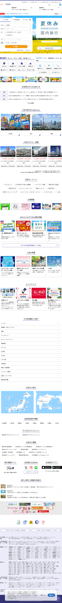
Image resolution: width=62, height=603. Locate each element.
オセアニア (56, 407)
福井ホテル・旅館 (21, 566)
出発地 (2, 25)
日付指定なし (10, 35)
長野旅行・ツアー (57, 551)
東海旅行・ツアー (12, 552)
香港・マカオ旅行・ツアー (31, 584)
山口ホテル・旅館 (38, 571)
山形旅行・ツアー (12, 548)
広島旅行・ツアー (21, 556)
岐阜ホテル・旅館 (21, 567)
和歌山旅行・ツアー (57, 553)
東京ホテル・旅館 (32, 563)
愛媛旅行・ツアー (47, 555)
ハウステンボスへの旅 (49, 541)
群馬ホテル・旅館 (38, 564)
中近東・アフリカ (43, 401)
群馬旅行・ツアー (38, 549)
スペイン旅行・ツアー (29, 582)
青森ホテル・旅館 (28, 562)
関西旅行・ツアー (56, 552)
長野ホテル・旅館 (51, 566)
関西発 (42, 423)
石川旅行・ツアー (12, 551)
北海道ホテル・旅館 (17, 562)
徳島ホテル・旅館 (12, 570)
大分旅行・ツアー (47, 557)
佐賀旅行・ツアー (21, 557)
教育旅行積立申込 (24, 455)
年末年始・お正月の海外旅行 (14, 579)
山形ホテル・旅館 (12, 563)
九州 (8, 408)
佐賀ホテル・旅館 (12, 573)
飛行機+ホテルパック (27, 542)
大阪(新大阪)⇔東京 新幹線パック (43, 538)
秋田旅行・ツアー (57, 547)
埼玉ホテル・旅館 (51, 563)
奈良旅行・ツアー (47, 553)
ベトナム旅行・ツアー (13, 585)
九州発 (57, 423)
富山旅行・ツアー (56, 549)
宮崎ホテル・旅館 (47, 573)
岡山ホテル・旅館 (50, 570)
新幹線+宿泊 (4, 166)
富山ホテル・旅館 (50, 564)
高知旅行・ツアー (29, 555)
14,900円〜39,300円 (23, 159)
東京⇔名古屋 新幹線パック (29, 538)
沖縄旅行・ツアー (22, 559)
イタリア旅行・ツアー (19, 582)
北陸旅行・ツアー (47, 549)
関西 (18, 410)
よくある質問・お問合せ (45, 2)
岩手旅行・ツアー (39, 547)
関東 (25, 406)
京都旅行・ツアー (21, 553)
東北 (26, 402)
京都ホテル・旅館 (12, 568)
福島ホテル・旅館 (21, 563)
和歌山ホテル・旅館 (48, 568)
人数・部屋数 (2, 43)
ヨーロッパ (46, 396)
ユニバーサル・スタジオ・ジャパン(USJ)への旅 (33, 541)
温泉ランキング (12, 542)
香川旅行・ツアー (38, 555)
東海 (23, 409)
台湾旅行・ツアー (21, 584)
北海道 (26, 394)
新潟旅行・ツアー (48, 551)
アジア (53, 397)
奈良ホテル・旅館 (38, 568)
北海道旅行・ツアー (13, 547)
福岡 (51, 134)
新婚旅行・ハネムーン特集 (47, 577)
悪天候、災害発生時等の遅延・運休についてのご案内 (17, 13)
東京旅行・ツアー (38, 548)
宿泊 (8, 163)
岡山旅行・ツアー (12, 556)
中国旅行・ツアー (56, 555)
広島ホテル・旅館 (12, 571)
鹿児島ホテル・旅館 (57, 573)
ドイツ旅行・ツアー (50, 582)
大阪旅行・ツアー (29, 553)
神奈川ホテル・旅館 (42, 563)
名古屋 (10, 134)
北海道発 (4, 423)
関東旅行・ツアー (29, 548)
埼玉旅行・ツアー (57, 548)
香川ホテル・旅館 (29, 570)
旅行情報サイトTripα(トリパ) (40, 455)
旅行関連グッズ (21, 452)
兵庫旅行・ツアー (38, 553)
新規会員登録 (24, 2)
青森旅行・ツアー (30, 547)
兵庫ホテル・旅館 (29, 568)
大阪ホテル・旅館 (21, 568)
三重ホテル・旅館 (38, 567)
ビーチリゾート (45, 407)
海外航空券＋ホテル (37, 577)
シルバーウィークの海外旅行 (52, 578)
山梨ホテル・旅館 (33, 566)
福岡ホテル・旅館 (50, 571)
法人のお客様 (52, 2)
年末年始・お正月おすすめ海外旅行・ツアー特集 (47, 530)
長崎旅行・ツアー (29, 557)
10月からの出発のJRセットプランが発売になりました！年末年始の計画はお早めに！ (31, 99)
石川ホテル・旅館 (12, 566)
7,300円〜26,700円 (39, 159)
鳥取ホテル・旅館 (21, 571)
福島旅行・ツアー (21, 548)
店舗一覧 (56, 2)
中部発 (27, 423)
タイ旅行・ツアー (42, 584)
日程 (2, 32)
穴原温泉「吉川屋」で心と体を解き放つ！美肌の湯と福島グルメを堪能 (26, 497)
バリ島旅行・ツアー (50, 585)
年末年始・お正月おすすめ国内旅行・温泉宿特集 (16, 530)
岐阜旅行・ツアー (29, 552)
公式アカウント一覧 (31, 472)
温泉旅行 (57, 541)
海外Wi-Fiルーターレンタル (9, 449)
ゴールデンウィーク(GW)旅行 (39, 542)
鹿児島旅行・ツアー (13, 559)
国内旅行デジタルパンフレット (10, 435)
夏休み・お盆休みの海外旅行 (39, 578)
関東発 (20, 423)
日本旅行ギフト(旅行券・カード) (38, 452)
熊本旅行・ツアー (38, 557)
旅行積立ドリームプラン (8, 455)
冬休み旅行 (21, 544)
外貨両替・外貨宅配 (7, 452)
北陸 (17, 403)
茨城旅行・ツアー (21, 549)
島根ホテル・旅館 (29, 571)
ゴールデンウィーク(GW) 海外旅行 (24, 578)
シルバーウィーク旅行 (13, 544)
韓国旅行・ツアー (12, 584)
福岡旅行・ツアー (12, 557)
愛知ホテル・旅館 (29, 567)
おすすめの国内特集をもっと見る (31, 245)
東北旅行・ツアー (22, 547)
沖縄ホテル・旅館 (15, 574)
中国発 (49, 423)
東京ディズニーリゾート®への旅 (15, 541)
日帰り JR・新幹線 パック (26, 537)
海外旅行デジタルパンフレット (31, 435)
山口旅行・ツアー (47, 556)
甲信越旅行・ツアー (30, 551)
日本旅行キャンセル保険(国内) (23, 447)
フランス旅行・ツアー (40, 582)
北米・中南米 (11, 586)
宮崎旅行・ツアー (56, 557)
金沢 (31, 134)
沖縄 (7, 397)
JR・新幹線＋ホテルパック (14, 537)
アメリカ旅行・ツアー (20, 586)
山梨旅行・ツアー (39, 551)
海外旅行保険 (24, 449)
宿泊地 (2, 28)
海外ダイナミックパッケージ (25, 577)
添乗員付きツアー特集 (13, 577)
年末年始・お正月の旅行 (30, 544)
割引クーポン (37, 2)
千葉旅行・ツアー (12, 549)
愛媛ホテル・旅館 (38, 570)
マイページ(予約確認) (30, 2)
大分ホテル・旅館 (38, 573)
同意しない (43, 595)
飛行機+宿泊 (12, 166)
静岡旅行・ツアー (21, 552)
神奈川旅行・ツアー (48, 548)
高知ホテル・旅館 (21, 570)
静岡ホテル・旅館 (12, 567)
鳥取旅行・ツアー (29, 556)
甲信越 (21, 400)
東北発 (12, 423)
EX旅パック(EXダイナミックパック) (47, 537)
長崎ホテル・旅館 (21, 573)
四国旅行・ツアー (12, 555)
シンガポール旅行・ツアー (52, 584)
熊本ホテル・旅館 (29, 573)
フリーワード (2, 39)
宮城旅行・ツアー (48, 547)
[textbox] (53, 5)
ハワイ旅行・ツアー (31, 585)
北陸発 (34, 423)
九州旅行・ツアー (56, 556)
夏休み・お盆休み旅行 (50, 542)
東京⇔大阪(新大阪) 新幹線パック (15, 538)
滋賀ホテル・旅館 (50, 567)
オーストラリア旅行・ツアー (38, 586)
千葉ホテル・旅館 (12, 564)
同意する (51, 595)
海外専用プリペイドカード (39, 449)
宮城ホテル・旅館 (46, 562)
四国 (12, 410)
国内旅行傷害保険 (7, 447)
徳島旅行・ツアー (21, 555)
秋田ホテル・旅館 (55, 562)
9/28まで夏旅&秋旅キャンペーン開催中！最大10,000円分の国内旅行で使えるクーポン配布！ (33, 96)
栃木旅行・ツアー (29, 549)
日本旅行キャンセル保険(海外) (44, 447)
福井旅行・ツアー (21, 551)
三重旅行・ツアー (47, 552)
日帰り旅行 (19, 542)
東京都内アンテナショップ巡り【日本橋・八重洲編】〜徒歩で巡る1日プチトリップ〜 (30, 487)
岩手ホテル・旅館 (37, 562)
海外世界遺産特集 (12, 578)
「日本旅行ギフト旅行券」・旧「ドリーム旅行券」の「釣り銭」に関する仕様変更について (32, 92)
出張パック (35, 537)
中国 (12, 405)
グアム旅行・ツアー (41, 585)
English (60, 2)
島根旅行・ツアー (38, 556)
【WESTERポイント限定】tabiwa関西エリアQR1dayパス (22, 492)
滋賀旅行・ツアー (12, 553)
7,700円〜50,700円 (8, 159)
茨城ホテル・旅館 (21, 564)
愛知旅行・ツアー (38, 552)
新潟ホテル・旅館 (42, 566)
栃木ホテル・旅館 (29, 564)
